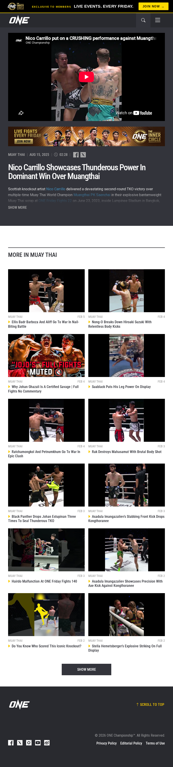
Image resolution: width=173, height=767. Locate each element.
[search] (143, 20)
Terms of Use (155, 743)
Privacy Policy (106, 743)
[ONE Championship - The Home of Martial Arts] (19, 20)
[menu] (157, 20)
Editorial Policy (131, 743)
